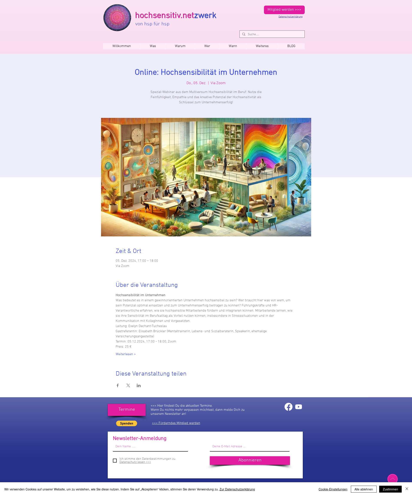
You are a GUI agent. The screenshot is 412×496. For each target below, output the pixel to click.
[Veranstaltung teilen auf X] (128, 385)
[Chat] (392, 479)
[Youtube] (299, 407)
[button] (232, 46)
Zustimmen (390, 489)
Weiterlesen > (126, 354)
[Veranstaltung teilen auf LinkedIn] (139, 385)
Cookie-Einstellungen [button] (333, 489)
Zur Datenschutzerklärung (237, 489)
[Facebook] (288, 407)
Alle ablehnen (363, 489)
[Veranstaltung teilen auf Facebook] (118, 385)
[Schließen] (406, 489)
